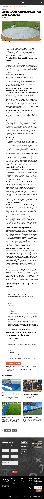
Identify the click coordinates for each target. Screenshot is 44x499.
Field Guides (14, 430)
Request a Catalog (30, 488)
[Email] (38, 487)
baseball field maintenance (12, 53)
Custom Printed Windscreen (31, 417)
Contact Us (13, 483)
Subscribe (39, 490)
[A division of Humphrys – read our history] (6, 488)
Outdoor (22, 482)
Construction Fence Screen (30, 394)
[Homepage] (6, 480)
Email (12, 454)
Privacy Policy (25, 497)
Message (4, 460)
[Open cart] (41, 2)
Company (4, 454)
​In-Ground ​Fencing (7, 417)
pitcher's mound (12, 114)
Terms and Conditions (18, 497)
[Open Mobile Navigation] (2, 2)
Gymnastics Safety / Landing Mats (10, 394)
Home (2, 6)
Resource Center (6, 6)
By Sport (22, 485)
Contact (27, 369)
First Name (4, 447)
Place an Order (30, 481)
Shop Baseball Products (14, 363)
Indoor (22, 484)
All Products (22, 481)
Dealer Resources (30, 490)
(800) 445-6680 (24, 449)
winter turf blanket (28, 158)
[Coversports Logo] (21, 2)
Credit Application (30, 483)
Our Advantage (14, 480)
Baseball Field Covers (18, 153)
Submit (14, 471)
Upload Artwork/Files (30, 485)
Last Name (13, 447)
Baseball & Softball (8, 430)
